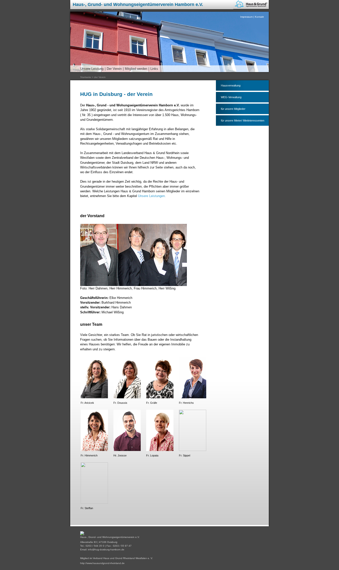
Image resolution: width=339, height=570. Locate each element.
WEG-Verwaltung (231, 97)
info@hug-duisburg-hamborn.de (106, 549)
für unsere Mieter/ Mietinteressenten (242, 120)
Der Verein (114, 69)
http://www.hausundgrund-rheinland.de (102, 563)
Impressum (246, 16)
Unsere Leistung (91, 69)
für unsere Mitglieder (233, 108)
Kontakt (259, 16)
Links (154, 69)
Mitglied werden (136, 69)
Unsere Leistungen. (152, 196)
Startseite (85, 77)
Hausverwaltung (230, 85)
